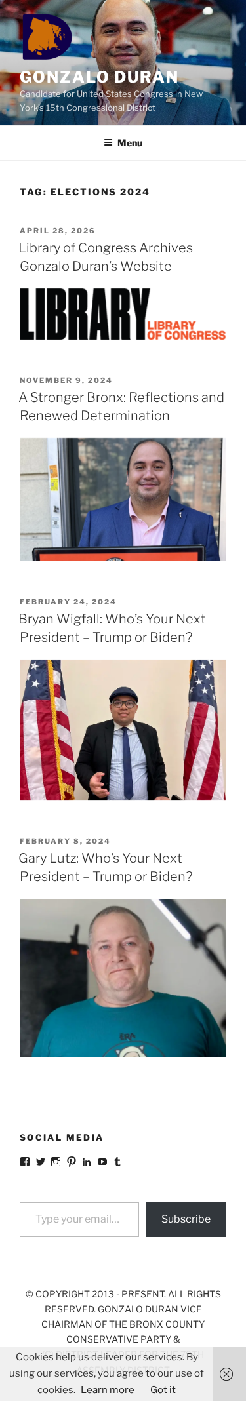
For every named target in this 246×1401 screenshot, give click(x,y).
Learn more (107, 1390)
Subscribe (186, 1219)
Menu (129, 142)
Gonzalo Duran (99, 77)
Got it (163, 1390)
